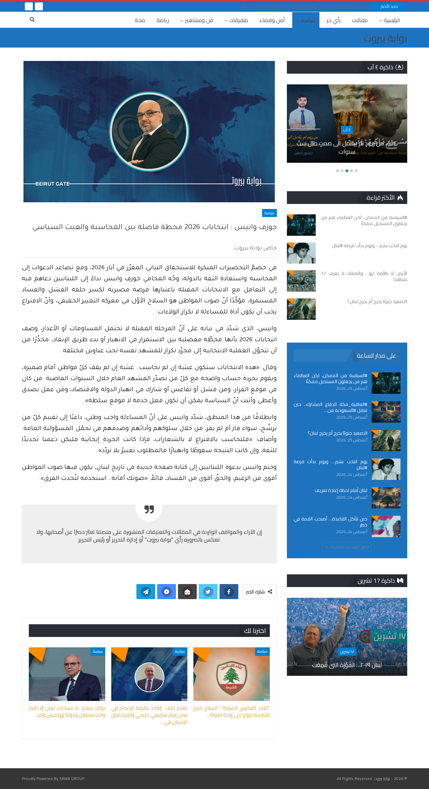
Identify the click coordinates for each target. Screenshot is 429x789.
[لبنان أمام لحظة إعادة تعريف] (386, 498)
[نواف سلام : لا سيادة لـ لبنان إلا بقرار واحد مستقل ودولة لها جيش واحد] (67, 674)
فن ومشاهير (199, 20)
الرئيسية (392, 20)
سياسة (308, 20)
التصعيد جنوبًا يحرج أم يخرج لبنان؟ (337, 433)
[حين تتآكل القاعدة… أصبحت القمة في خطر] (386, 526)
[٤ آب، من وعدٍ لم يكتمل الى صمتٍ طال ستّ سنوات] (347, 123)
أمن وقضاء (272, 20)
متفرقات (238, 20)
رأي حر (334, 20)
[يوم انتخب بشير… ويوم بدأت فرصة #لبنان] (301, 253)
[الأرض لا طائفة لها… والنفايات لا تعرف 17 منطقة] (301, 281)
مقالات (360, 20)
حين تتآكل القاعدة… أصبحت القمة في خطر (330, 521)
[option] (347, 126)
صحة (140, 20)
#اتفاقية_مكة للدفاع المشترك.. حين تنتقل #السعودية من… (330, 407)
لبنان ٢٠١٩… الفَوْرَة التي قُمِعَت (347, 664)
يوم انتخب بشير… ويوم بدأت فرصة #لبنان (330, 464)
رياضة (163, 20)
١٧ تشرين (347, 651)
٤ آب (347, 130)
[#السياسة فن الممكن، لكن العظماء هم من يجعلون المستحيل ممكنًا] (301, 225)
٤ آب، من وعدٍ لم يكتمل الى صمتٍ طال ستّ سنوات (347, 147)
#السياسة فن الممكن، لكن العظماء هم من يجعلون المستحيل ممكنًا (304, 6)
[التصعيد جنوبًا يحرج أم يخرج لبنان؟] (301, 309)
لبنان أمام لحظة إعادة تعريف (341, 490)
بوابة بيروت (385, 37)
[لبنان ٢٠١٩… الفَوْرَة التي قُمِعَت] (347, 636)
